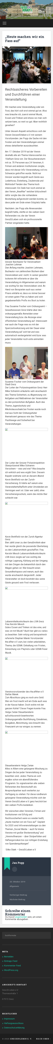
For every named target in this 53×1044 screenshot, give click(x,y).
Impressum (9, 1018)
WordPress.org (11, 970)
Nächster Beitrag (17, 899)
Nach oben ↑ (43, 1039)
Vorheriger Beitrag (18, 895)
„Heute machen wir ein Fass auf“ (24, 38)
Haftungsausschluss (13, 1023)
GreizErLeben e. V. (21, 1039)
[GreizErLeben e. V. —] (26, 9)
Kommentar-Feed (12, 965)
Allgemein (14, 886)
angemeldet (21, 917)
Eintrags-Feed (10, 961)
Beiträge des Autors (14, 869)
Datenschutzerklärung (14, 1027)
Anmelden (8, 956)
